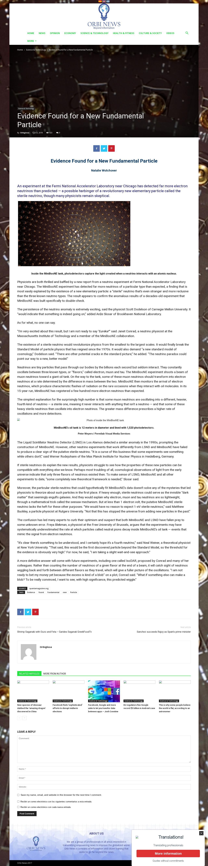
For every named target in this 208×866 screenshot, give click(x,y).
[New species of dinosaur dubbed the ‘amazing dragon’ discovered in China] (33, 691)
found (41, 592)
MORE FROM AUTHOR (54, 673)
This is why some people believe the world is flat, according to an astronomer (174, 708)
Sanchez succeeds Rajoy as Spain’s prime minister (164, 631)
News (42, 33)
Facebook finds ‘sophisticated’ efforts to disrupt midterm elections (67, 708)
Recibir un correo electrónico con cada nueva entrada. (45, 807)
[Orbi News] (104, 16)
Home (30, 33)
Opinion (55, 33)
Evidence (31, 592)
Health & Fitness (123, 33)
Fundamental (53, 592)
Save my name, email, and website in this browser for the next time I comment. (61, 795)
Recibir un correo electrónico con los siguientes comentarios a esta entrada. (56, 801)
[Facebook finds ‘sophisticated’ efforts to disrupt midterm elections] (68, 691)
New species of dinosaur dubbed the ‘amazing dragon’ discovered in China (31, 708)
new (65, 592)
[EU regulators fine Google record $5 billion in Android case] (139, 691)
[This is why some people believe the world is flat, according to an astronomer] (175, 691)
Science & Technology (94, 33)
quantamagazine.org (39, 588)
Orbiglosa (24, 132)
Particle (73, 592)
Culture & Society (150, 33)
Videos (170, 33)
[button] (187, 33)
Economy (70, 33)
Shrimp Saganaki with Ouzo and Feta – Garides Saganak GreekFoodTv (54, 631)
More (30, 40)
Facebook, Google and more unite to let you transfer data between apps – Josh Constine (103, 708)
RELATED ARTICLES (29, 673)
